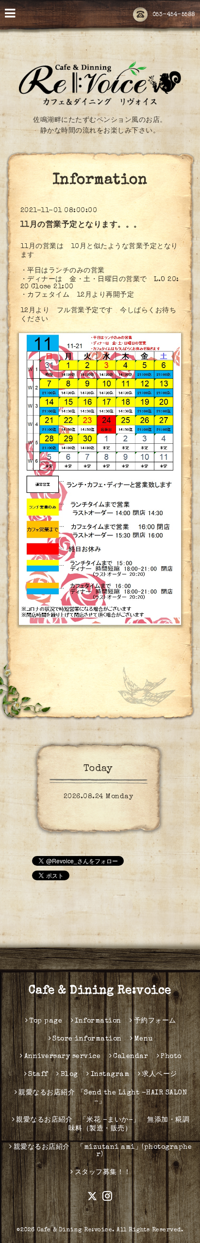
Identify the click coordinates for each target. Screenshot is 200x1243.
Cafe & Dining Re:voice (100, 991)
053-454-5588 (173, 15)
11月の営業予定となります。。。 (81, 225)
